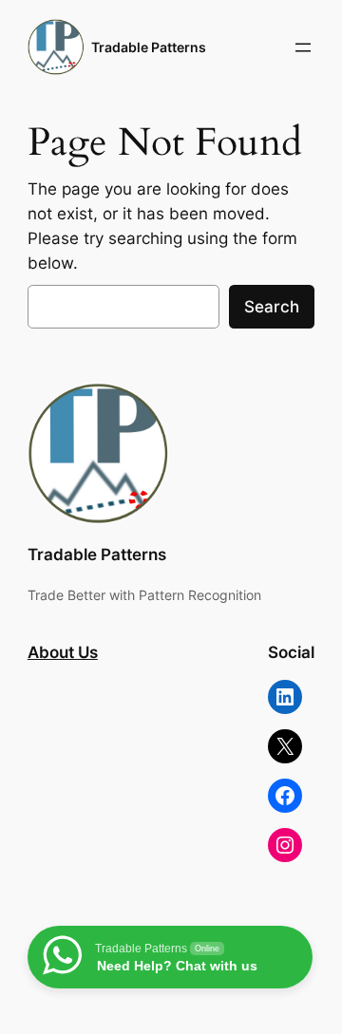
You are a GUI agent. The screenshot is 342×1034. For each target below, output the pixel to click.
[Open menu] (303, 47)
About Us (63, 652)
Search (271, 306)
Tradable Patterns (148, 47)
